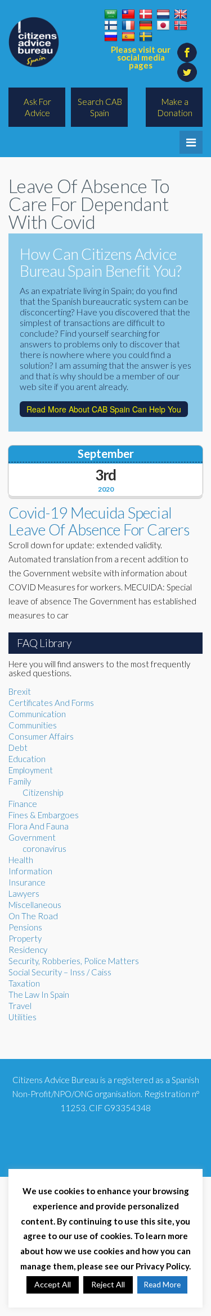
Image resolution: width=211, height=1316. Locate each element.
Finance (22, 804)
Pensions (25, 927)
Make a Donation (175, 107)
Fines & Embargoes (43, 815)
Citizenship (43, 792)
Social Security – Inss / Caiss (59, 972)
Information (30, 871)
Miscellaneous (34, 905)
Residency (27, 949)
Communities (32, 725)
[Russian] (111, 37)
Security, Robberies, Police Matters (73, 961)
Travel (20, 1006)
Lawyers (23, 893)
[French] (128, 25)
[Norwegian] (180, 25)
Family (19, 781)
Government (32, 837)
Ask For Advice (37, 107)
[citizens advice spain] (33, 42)
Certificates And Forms (51, 703)
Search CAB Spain (100, 107)
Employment (30, 770)
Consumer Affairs (41, 736)
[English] (180, 14)
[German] (145, 25)
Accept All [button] (52, 1284)
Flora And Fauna (38, 826)
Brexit (19, 691)
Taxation (24, 983)
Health (20, 860)
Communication (37, 714)
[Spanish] (128, 37)
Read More (162, 1284)
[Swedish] (145, 37)
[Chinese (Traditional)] (128, 14)
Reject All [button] (108, 1284)
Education (27, 759)
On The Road (33, 916)
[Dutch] (163, 14)
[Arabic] (111, 14)
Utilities (22, 1017)
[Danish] (145, 14)
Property (25, 938)
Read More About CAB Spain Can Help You (103, 409)
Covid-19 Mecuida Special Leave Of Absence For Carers (98, 521)
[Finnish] (111, 25)
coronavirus (44, 848)
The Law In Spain (38, 994)
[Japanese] (163, 25)
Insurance (27, 882)
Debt (18, 747)
